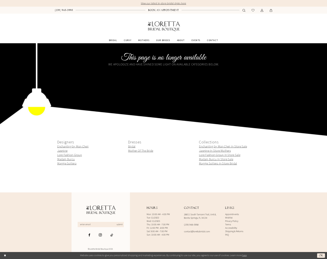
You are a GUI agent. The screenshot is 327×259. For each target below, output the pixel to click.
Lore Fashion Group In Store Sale (219, 155)
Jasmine (62, 151)
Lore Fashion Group (69, 155)
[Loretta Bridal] (101, 210)
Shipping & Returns (234, 231)
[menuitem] (64, 10)
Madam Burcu (66, 159)
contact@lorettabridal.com (197, 231)
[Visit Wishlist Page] (253, 10)
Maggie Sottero (66, 163)
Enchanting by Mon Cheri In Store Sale (223, 146)
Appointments (232, 214)
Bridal (131, 146)
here (244, 255)
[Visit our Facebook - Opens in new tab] (89, 235)
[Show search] (243, 10)
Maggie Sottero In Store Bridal (218, 163)
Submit (120, 224)
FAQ (227, 235)
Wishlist (228, 217)
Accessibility (231, 228)
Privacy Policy (231, 221)
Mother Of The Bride (140, 151)
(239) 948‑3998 (191, 224)
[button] (262, 10)
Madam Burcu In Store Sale (216, 159)
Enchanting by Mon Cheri (73, 146)
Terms (228, 224)
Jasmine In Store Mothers (215, 151)
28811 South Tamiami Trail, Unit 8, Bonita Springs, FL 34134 (200, 216)
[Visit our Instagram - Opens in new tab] (100, 235)
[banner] (163, 26)
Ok (321, 255)
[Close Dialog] (5, 255)
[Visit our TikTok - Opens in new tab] (111, 235)
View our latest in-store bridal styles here (163, 3)
